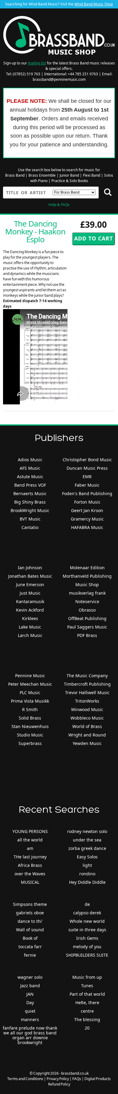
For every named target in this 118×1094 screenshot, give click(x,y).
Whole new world (87, 921)
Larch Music (30, 635)
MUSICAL (30, 882)
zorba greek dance (87, 848)
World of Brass (87, 726)
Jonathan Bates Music (30, 576)
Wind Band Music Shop (93, 4)
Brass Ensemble (42, 175)
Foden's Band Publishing (87, 493)
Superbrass (30, 743)
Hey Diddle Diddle (87, 882)
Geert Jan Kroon (87, 510)
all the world (30, 840)
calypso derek (87, 913)
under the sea (87, 840)
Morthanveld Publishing (87, 576)
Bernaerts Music (30, 493)
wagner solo (30, 977)
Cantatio (29, 527)
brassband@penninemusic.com (59, 79)
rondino (87, 874)
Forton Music (87, 502)
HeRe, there (87, 1002)
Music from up (87, 977)
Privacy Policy (58, 1078)
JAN (30, 994)
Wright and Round (87, 735)
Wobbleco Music (87, 718)
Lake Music (30, 627)
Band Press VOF (30, 485)
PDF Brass (87, 635)
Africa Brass (30, 865)
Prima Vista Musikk (30, 701)
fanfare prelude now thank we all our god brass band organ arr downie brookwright (30, 1035)
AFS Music (30, 468)
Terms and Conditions (25, 1078)
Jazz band (30, 985)
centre (87, 1011)
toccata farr (30, 946)
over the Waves (30, 874)
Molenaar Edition (87, 567)
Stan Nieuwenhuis (30, 726)
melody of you (87, 946)
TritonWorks (87, 701)
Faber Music (87, 485)
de (87, 904)
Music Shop (87, 584)
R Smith (30, 709)
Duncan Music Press (87, 468)
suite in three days (87, 929)
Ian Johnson (30, 567)
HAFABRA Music (87, 527)
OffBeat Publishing (87, 618)
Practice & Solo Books (69, 180)
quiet (30, 1011)
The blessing (87, 1019)
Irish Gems (87, 938)
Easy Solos (87, 857)
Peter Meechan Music (30, 684)
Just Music (30, 593)
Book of (30, 938)
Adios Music (30, 459)
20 (87, 1028)
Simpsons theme (30, 904)
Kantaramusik (30, 601)
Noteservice (87, 601)
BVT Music (30, 519)
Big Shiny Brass (30, 502)
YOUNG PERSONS (30, 831)
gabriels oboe (30, 913)
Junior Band (69, 175)
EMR (87, 476)
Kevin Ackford (30, 610)
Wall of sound (30, 929)
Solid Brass (30, 718)
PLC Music (30, 692)
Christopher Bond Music (87, 459)
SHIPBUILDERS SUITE (87, 955)
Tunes (87, 985)
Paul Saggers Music (87, 627)
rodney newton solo (87, 831)
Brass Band (15, 175)
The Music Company (87, 675)
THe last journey (30, 857)
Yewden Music (87, 743)
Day (30, 1002)
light (87, 865)
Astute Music (30, 476)
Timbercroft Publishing (87, 684)
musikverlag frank (87, 593)
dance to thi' (30, 921)
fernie (30, 955)
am (30, 848)
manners (30, 1019)
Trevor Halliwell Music (87, 692)
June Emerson (30, 584)
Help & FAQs (59, 204)
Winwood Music (87, 709)
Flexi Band (91, 175)
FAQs (76, 1078)
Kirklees (30, 618)
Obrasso (87, 610)
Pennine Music (30, 675)
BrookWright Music (30, 510)
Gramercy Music (87, 519)
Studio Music (30, 735)
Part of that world (87, 994)
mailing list (37, 63)
